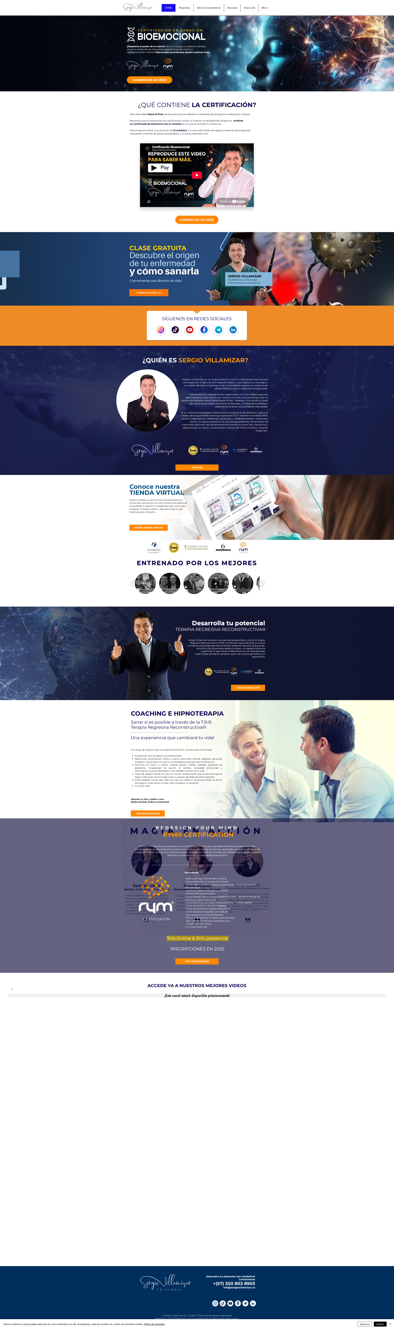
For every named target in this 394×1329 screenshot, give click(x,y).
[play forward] (262, 583)
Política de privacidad (154, 1324)
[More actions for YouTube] (13, 989)
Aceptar (380, 1324)
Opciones (364, 1324)
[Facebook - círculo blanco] (238, 1303)
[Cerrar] (390, 1324)
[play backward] (132, 583)
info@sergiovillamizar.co (239, 1287)
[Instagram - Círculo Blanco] (215, 1303)
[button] (145, 583)
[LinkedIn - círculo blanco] (253, 1303)
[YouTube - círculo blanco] (230, 1303)
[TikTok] (223, 1303)
